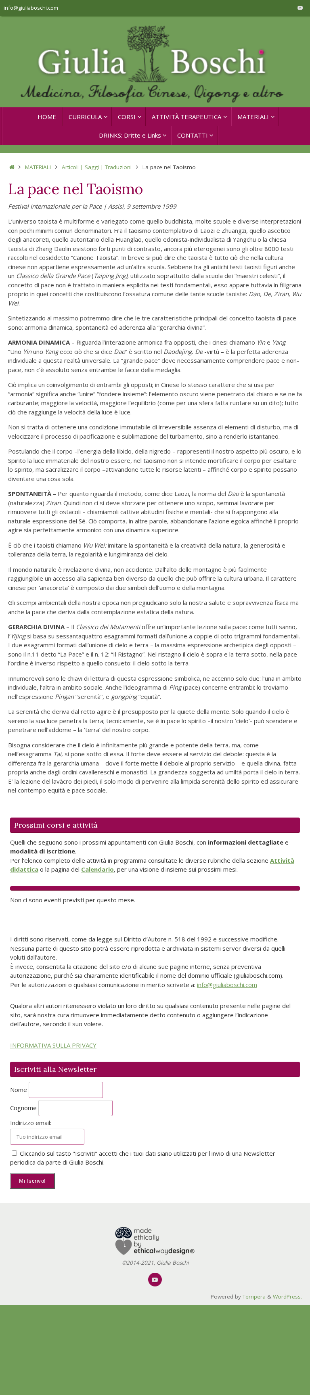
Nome (18, 1089)
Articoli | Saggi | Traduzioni (97, 167)
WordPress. (287, 1296)
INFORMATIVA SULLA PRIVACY (53, 1045)
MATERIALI (38, 167)
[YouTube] (300, 7)
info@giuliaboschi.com (31, 7)
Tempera (254, 1296)
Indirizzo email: (30, 1123)
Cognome (23, 1108)
